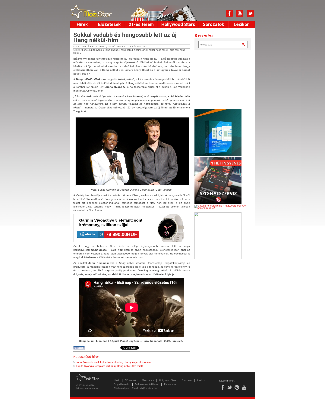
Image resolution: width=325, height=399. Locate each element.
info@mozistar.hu (148, 388)
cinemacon (139, 50)
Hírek (82, 24)
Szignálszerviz (121, 384)
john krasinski (113, 50)
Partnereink (170, 384)
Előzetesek (109, 24)
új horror (150, 50)
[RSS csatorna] (218, 13)
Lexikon (242, 24)
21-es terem (141, 24)
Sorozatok (213, 24)
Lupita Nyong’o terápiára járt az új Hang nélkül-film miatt (109, 365)
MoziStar (121, 46)
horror (85, 50)
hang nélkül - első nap (167, 50)
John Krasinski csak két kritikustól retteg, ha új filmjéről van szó (113, 361)
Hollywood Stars (178, 24)
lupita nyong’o (96, 50)
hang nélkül (127, 50)
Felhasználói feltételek (146, 384)
